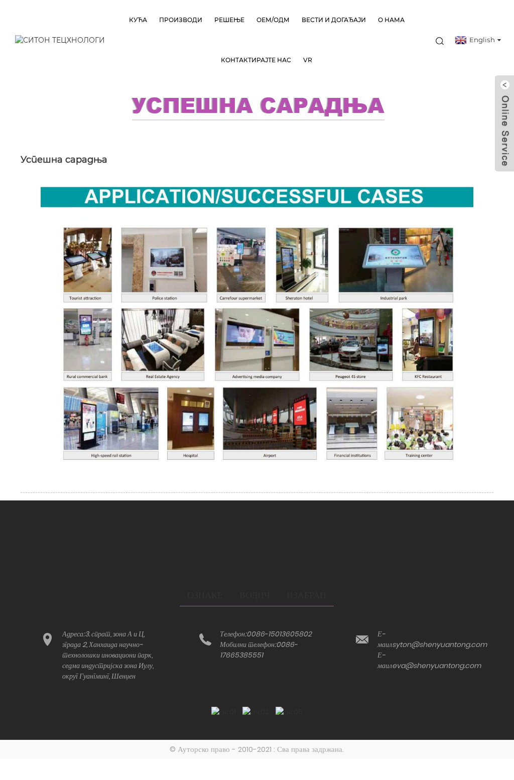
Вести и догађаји (334, 20)
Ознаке (205, 595)
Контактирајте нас (256, 60)
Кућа (138, 20)
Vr (307, 60)
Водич (254, 595)
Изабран (306, 595)
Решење (229, 20)
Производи (180, 20)
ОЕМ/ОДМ (273, 20)
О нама (391, 20)
